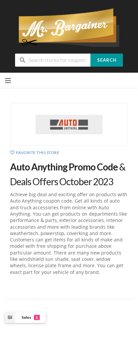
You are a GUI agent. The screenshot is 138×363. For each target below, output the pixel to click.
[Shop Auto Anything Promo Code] (69, 124)
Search (107, 60)
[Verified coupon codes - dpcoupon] (69, 27)
